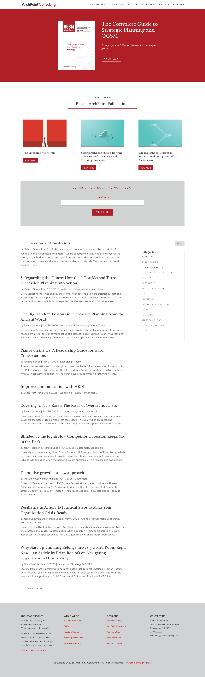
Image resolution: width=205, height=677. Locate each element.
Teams (101, 289)
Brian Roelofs (31, 564)
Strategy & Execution (73, 620)
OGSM (66, 626)
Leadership (65, 249)
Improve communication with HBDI (52, 387)
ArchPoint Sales (114, 637)
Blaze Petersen (32, 392)
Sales (145, 310)
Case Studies (150, 262)
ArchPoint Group (114, 620)
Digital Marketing (153, 288)
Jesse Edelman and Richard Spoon (43, 518)
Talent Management (85, 289)
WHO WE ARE (97, 5)
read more (30, 160)
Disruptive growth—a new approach (52, 473)
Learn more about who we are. (34, 650)
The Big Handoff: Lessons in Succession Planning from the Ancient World (156, 156)
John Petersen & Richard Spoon (42, 447)
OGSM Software (144, 5)
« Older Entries (31, 588)
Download (111, 59)
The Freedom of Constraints (40, 152)
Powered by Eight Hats (138, 662)
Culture (147, 278)
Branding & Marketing (73, 637)
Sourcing (148, 315)
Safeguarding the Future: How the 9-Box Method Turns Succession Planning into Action (101, 156)
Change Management (72, 411)
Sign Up (102, 212)
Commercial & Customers (158, 272)
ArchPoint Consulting (116, 626)
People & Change (71, 632)
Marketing (148, 299)
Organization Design (84, 249)
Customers (83, 447)
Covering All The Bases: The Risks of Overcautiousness (68, 406)
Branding (148, 257)
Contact (178, 5)
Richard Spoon (32, 249)
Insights (163, 5)
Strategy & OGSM (107, 249)
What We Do (119, 5)
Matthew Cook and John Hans (41, 478)
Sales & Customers (72, 643)
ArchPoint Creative (115, 632)
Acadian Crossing (114, 643)
